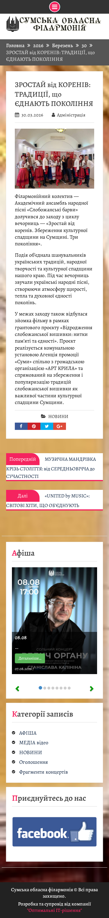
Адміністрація (71, 115)
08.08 (21, 637)
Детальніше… (30, 658)
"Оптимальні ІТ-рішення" (54, 910)
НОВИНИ (58, 416)
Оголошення (33, 762)
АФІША (41, 668)
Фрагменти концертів (43, 772)
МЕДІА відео (33, 742)
